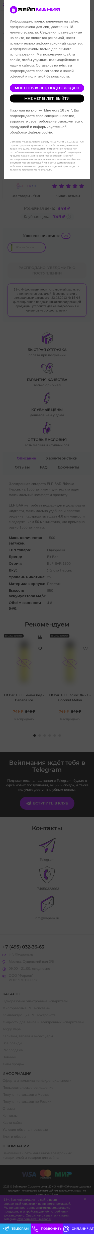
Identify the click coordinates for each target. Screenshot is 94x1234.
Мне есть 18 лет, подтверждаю (47, 88)
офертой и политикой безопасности (39, 76)
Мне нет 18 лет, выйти (47, 98)
